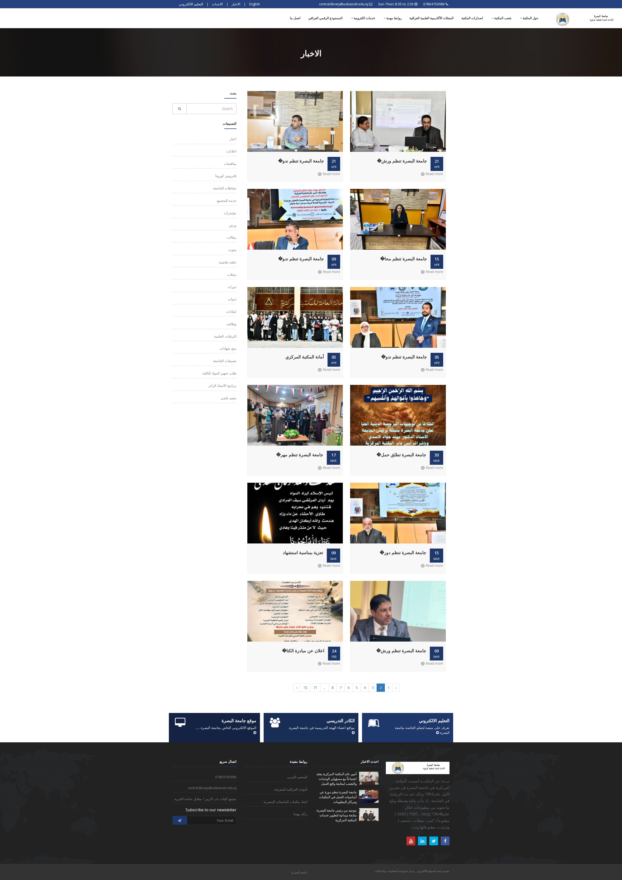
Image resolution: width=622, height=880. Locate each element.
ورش (232, 225)
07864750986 (434, 4)
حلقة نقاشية (227, 262)
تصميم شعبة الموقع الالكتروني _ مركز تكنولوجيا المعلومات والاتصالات (411, 871)
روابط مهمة (394, 18)
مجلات (231, 274)
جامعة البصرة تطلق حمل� (401, 454)
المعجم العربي (297, 777)
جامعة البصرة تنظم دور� (403, 552)
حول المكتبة (530, 18)
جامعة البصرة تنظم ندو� (301, 161)
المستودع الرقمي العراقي (325, 18)
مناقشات (230, 163)
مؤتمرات (230, 213)
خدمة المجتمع (226, 200)
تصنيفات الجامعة (224, 360)
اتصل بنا (295, 18)
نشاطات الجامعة (224, 188)
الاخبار (236, 4)
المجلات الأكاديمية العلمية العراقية (431, 18)
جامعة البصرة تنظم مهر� (299, 454)
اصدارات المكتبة (472, 18)
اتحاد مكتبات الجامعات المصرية (285, 801)
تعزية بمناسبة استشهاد (303, 552)
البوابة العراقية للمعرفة (290, 789)
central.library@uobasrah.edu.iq (343, 4)
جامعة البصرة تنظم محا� (403, 258)
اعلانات (231, 151)
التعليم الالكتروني (191, 4)
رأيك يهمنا (300, 814)
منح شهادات (227, 348)
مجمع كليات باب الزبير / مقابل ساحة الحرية (205, 798)
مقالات (231, 237)
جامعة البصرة (299, 872)
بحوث (232, 249)
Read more (434, 173)
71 (315, 687)
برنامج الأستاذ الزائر (222, 385)
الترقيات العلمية (225, 336)
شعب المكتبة (502, 18)
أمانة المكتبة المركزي (304, 357)
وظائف (231, 324)
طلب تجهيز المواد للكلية (219, 373)
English (254, 4)
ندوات (232, 299)
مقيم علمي (228, 398)
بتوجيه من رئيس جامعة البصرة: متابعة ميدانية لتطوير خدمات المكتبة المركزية (336, 815)
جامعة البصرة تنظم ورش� (402, 161)
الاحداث (217, 4)
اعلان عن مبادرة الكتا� (303, 650)
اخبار (233, 138)
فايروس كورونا (225, 175)
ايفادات (231, 311)
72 (305, 687)
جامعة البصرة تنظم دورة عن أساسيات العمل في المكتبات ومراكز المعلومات (338, 797)
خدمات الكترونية (364, 18)
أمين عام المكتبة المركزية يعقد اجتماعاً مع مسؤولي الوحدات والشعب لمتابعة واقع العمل (336, 779)
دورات (231, 286)
